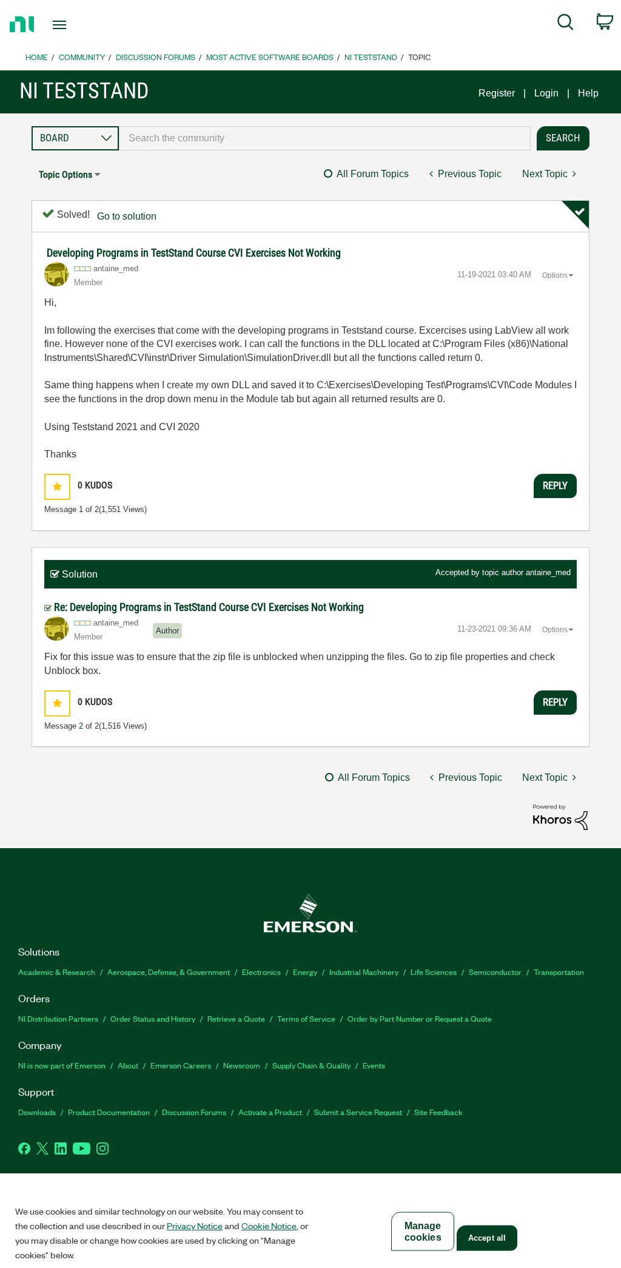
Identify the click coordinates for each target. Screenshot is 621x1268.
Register (496, 93)
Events (374, 1065)
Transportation (559, 971)
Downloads (37, 1112)
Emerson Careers (180, 1065)
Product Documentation (109, 1112)
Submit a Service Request (358, 1112)
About (128, 1065)
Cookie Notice (269, 1225)
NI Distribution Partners (58, 1018)
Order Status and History (152, 1018)
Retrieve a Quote (236, 1018)
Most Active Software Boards (270, 56)
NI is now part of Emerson (62, 1065)
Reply (555, 485)
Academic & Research (56, 971)
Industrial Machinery (363, 971)
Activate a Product (270, 1112)
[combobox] (325, 138)
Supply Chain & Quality (311, 1065)
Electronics (261, 971)
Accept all (487, 1238)
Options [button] (555, 275)
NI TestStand (370, 56)
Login (546, 93)
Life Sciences (434, 971)
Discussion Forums (155, 56)
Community (82, 56)
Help (588, 93)
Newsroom (241, 1065)
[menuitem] (565, 24)
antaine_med (548, 572)
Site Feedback (438, 1112)
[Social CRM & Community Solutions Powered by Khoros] (560, 816)
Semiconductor (495, 971)
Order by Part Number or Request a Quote (419, 1018)
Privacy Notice (195, 1225)
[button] (57, 486)
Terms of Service (306, 1018)
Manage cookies (422, 1232)
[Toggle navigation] (81, 25)
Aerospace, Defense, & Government (168, 971)
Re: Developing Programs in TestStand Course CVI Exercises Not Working (209, 607)
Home (36, 56)
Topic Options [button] (65, 174)
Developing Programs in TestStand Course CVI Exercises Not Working (194, 252)
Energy (305, 971)
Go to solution (126, 216)
